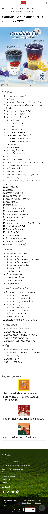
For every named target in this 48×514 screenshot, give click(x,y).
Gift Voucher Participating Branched (16, 466)
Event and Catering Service (12, 461)
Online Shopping (8, 476)
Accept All (30, 510)
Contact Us (6, 479)
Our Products (7, 455)
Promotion (6, 472)
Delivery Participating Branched (14, 469)
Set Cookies (18, 510)
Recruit (4, 483)
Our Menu (5, 458)
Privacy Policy (26, 503)
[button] (45, 3)
